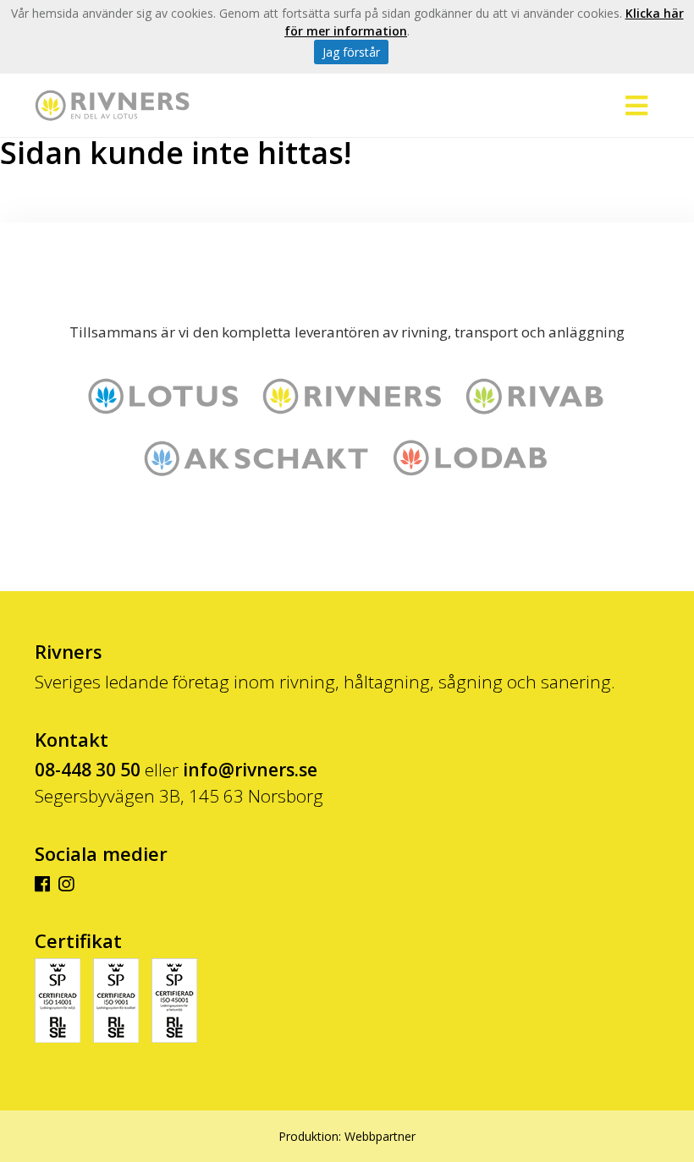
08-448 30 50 (87, 769)
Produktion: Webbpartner (347, 1136)
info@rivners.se (250, 769)
